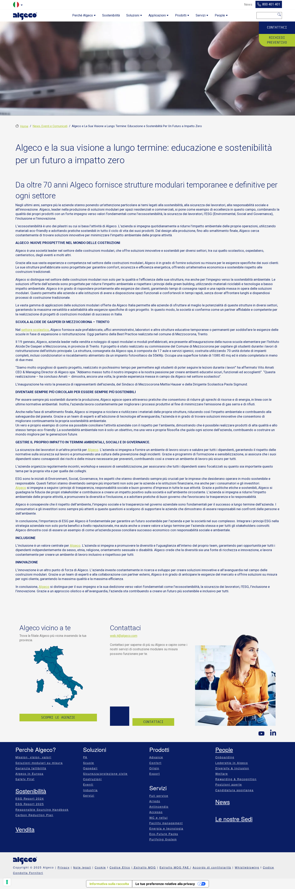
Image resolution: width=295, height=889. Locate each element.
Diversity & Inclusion (232, 768)
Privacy (64, 867)
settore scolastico (35, 330)
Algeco (93, 450)
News (222, 801)
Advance (156, 757)
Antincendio (159, 806)
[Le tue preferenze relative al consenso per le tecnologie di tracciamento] (7, 882)
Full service (158, 796)
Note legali (82, 867)
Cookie (100, 867)
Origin (154, 768)
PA (85, 757)
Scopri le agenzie (58, 717)
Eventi (88, 784)
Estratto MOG (145, 867)
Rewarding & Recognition (236, 779)
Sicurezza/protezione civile (105, 774)
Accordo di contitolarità (212, 867)
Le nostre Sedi (233, 819)
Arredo (154, 801)
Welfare (221, 774)
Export (154, 774)
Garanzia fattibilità (30, 768)
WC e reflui (158, 818)
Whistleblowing (247, 867)
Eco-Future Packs (163, 834)
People (224, 749)
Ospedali (90, 768)
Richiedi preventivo (277, 40)
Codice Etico (120, 867)
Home (24, 126)
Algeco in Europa (29, 774)
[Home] (25, 15)
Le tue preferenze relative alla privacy (165, 884)
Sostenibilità (30, 791)
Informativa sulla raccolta (109, 884)
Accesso (156, 812)
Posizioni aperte (228, 784)
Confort (155, 763)
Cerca (279, 14)
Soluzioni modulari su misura (39, 763)
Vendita (25, 829)
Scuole (88, 763)
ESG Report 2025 (29, 804)
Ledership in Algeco (231, 763)
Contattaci (277, 27)
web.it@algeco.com (123, 636)
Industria (90, 790)
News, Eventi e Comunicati (50, 126)
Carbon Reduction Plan (34, 815)
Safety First (25, 779)
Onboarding (224, 757)
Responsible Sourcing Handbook (42, 809)
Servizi (88, 795)
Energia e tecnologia (166, 828)
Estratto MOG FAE (175, 867)
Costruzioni (92, 779)
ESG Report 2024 (29, 798)
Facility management (166, 823)
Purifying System (163, 839)
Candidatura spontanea (234, 790)
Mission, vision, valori (33, 757)
